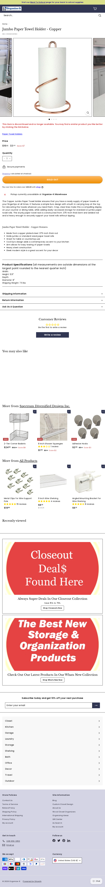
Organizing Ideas (60, 815)
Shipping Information (14, 293)
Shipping (6, 174)
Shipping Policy (9, 811)
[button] (44, 446)
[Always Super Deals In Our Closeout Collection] (52, 568)
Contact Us (7, 800)
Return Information (13, 300)
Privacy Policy (8, 819)
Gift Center (57, 819)
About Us (56, 808)
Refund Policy (8, 808)
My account (7, 823)
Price (5, 141)
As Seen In (57, 823)
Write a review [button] (52, 334)
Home (4, 24)
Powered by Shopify (32, 881)
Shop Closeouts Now (52, 608)
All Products (28, 461)
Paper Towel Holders (12, 134)
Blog (54, 800)
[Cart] (95, 9)
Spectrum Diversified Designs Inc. (45, 406)
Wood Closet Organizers (64, 811)
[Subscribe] (96, 705)
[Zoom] (87, 112)
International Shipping (12, 815)
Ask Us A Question (12, 306)
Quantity (7, 153)
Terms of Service (10, 804)
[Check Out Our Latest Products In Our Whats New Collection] (52, 644)
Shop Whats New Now (52, 680)
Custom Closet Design (62, 804)
